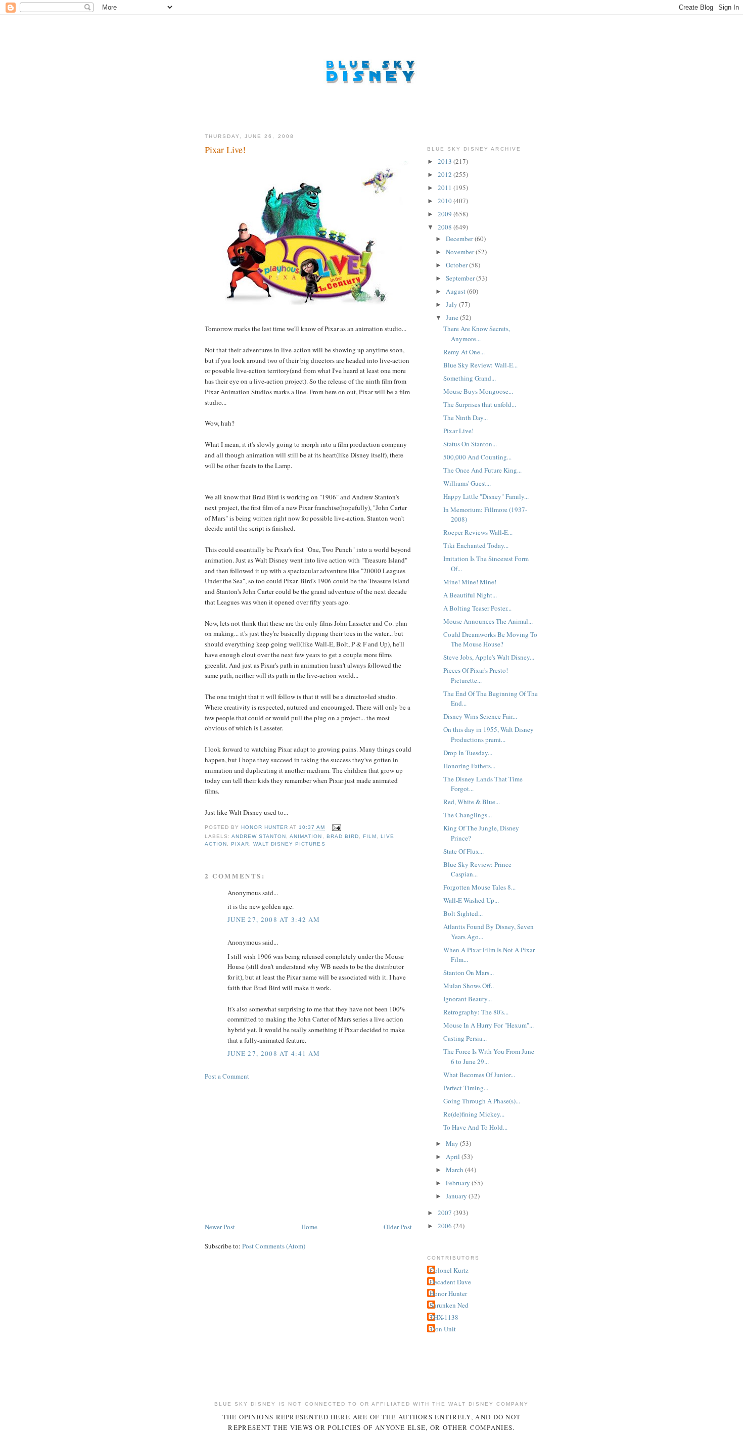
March (455, 1169)
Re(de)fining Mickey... (473, 1114)
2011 (445, 187)
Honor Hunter (448, 1293)
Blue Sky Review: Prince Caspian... (477, 869)
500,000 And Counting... (477, 456)
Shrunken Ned (449, 1305)
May (453, 1143)
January (457, 1195)
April (453, 1156)
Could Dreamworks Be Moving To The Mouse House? (490, 639)
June (453, 317)
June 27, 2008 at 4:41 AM (273, 1053)
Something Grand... (469, 378)
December (460, 238)
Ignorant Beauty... (467, 998)
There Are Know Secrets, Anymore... (476, 333)
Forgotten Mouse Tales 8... (479, 887)
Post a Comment (227, 1076)
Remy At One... (464, 351)
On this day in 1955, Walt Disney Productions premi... (488, 734)
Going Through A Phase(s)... (481, 1100)
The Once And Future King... (482, 470)
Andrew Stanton (258, 836)
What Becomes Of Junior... (479, 1074)
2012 (445, 174)
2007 (445, 1212)
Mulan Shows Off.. (468, 985)
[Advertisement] (280, 1150)
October (457, 264)
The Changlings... (467, 814)
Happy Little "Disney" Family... (486, 496)
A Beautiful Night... (470, 594)
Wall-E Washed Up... (471, 900)
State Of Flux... (463, 851)
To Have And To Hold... (475, 1127)
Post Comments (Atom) (273, 1245)
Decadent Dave (450, 1281)
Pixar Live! (458, 430)
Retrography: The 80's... (475, 1011)
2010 (445, 200)
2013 (445, 161)
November (461, 251)
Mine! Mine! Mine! (469, 581)
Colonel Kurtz (449, 1270)
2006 (445, 1225)
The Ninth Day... (465, 417)
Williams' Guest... (467, 483)
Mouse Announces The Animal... (488, 621)
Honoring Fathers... (469, 765)
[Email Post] (336, 827)
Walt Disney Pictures (289, 844)
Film (370, 836)
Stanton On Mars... (468, 972)
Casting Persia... (465, 1038)
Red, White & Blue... (471, 801)
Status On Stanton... (470, 443)
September (461, 278)
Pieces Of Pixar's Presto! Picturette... (475, 675)
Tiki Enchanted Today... (475, 545)
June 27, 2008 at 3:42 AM (273, 919)
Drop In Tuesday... (467, 752)
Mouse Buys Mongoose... (478, 391)
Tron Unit (443, 1328)
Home (309, 1226)
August (456, 291)
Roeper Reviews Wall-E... (478, 532)
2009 (445, 213)
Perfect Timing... (465, 1087)
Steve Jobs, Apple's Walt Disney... (488, 657)
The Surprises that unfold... (479, 404)
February (459, 1182)
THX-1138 (444, 1317)
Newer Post (220, 1226)
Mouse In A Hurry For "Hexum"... (488, 1025)
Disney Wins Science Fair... (480, 716)
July (452, 304)
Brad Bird (343, 836)
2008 (445, 226)
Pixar (240, 844)
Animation (306, 836)
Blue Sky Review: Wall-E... (480, 364)
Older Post (398, 1226)
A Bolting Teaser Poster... (477, 608)
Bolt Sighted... (463, 913)
